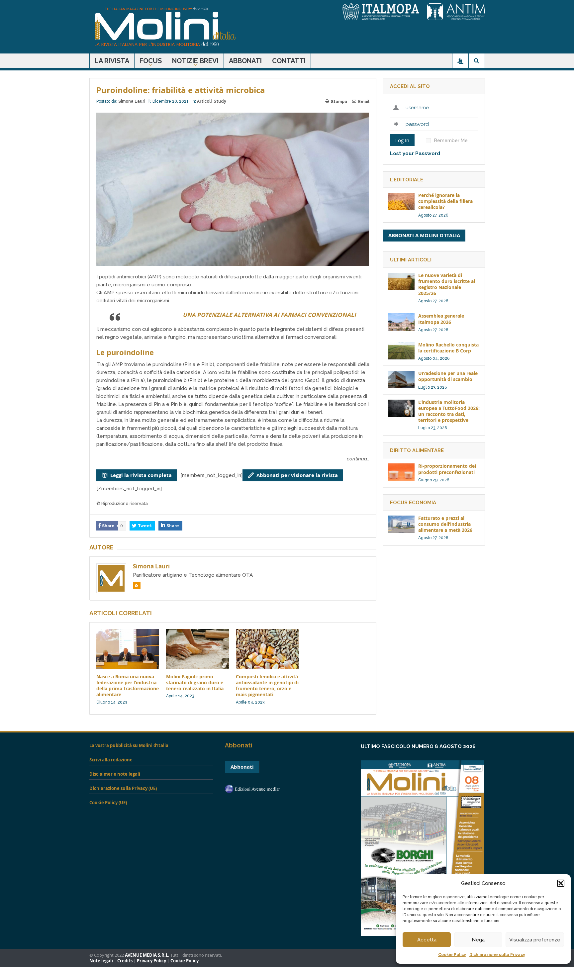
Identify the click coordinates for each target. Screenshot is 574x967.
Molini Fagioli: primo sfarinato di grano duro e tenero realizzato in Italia (195, 682)
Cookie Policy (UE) (108, 803)
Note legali (101, 961)
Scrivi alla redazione (111, 760)
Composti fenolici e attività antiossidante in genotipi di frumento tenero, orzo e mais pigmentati (267, 685)
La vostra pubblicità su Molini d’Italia (128, 745)
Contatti (289, 61)
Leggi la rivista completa (141, 475)
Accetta (426, 940)
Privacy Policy (151, 961)
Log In (402, 140)
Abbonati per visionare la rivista (297, 475)
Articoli (204, 101)
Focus (151, 61)
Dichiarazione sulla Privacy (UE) (123, 788)
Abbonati (245, 61)
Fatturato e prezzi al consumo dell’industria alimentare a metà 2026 (445, 524)
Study (220, 101)
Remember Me (451, 140)
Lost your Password (415, 153)
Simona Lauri (131, 101)
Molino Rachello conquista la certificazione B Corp (448, 347)
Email (363, 101)
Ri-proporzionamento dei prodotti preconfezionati (447, 469)
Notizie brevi (195, 61)
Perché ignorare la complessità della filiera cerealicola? (445, 201)
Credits (125, 961)
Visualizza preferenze (534, 940)
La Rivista (112, 61)
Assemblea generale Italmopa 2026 (441, 319)
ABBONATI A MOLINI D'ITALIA (424, 235)
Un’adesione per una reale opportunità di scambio (448, 376)
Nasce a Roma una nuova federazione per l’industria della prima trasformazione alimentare (127, 685)
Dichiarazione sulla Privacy (497, 954)
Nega (478, 940)
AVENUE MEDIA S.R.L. (147, 955)
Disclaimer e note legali (114, 774)
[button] (560, 883)
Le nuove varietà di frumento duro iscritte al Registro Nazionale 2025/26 (446, 284)
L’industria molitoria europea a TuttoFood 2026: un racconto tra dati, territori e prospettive (449, 411)
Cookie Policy (452, 954)
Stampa (339, 101)
